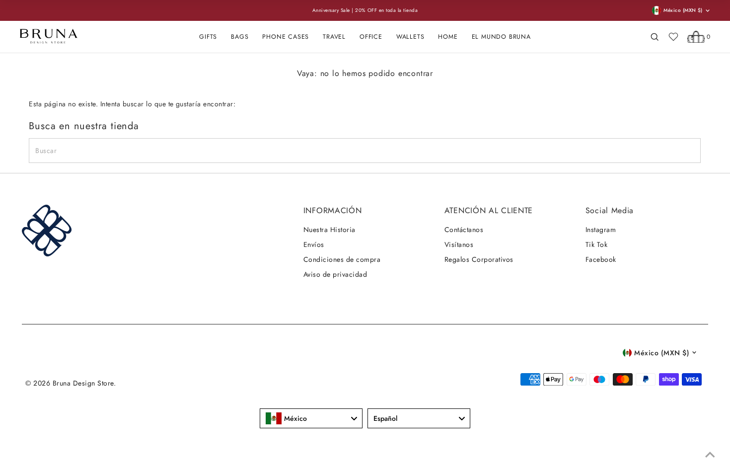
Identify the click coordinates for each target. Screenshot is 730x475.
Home (447, 36)
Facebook (600, 259)
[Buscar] (654, 36)
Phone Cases (285, 36)
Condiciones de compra (341, 259)
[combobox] (311, 418)
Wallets (410, 36)
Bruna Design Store (83, 383)
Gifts (208, 36)
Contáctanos (463, 230)
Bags (239, 36)
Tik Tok (596, 244)
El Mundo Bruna (501, 36)
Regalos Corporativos (478, 259)
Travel (334, 36)
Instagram (600, 230)
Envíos (313, 244)
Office (371, 36)
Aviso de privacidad (335, 274)
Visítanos (458, 244)
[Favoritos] (673, 37)
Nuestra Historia (329, 230)
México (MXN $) (661, 353)
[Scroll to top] (710, 455)
